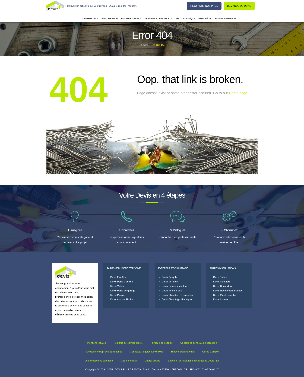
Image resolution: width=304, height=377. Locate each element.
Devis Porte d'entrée (121, 281)
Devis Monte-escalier (225, 295)
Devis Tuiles (220, 277)
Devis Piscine (117, 295)
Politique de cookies (161, 342)
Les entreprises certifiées (99, 360)
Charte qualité (152, 360)
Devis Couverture (223, 286)
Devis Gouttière (221, 281)
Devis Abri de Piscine (122, 299)
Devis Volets (117, 286)
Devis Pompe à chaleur (175, 286)
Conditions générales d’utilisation (198, 342)
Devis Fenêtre (118, 277)
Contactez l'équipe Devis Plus (146, 351)
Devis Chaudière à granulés (177, 295)
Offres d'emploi (210, 351)
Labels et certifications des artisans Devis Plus (193, 360)
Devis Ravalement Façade (228, 290)
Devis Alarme (220, 299)
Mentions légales (96, 342)
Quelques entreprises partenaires (103, 351)
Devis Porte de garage (122, 290)
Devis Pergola (169, 277)
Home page (238, 93)
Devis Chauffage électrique (177, 299)
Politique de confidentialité (128, 342)
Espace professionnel (183, 351)
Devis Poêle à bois (172, 290)
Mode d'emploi (129, 360)
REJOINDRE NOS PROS (204, 5)
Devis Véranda (170, 281)
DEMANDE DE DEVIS (239, 5)
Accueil (144, 45)
